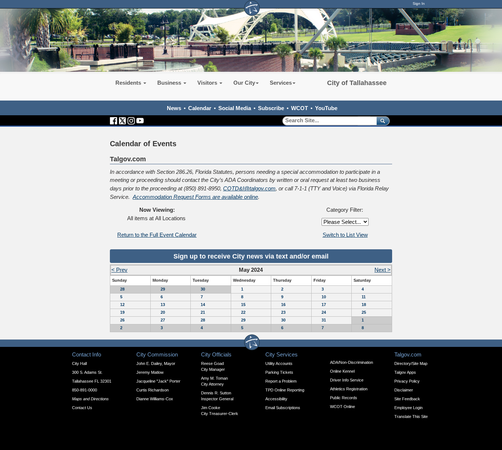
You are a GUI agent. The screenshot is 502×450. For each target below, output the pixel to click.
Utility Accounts (279, 363)
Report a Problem (281, 381)
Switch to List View (345, 235)
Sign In (419, 3)
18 (364, 304)
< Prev (119, 270)
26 (122, 320)
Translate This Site (411, 416)
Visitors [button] (208, 83)
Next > (382, 270)
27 (163, 320)
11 (364, 297)
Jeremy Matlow (150, 372)
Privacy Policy (407, 381)
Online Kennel (342, 371)
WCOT (299, 108)
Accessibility (276, 399)
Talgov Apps (405, 372)
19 (122, 312)
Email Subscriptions (282, 407)
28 (122, 289)
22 (243, 312)
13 (163, 304)
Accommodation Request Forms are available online (195, 197)
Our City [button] (244, 83)
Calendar (199, 108)
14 (203, 304)
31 (324, 320)
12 (122, 304)
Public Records (343, 397)
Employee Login (408, 407)
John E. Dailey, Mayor (155, 363)
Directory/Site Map (410, 363)
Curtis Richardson (152, 390)
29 (163, 289)
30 (203, 289)
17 (324, 304)
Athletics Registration (348, 389)
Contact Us (82, 407)
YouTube (326, 108)
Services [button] (281, 83)
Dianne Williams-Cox (154, 399)
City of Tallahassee (357, 83)
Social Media (234, 108)
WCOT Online (342, 406)
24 (324, 312)
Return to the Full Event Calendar (157, 235)
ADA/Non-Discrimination (351, 362)
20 (163, 312)
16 (283, 304)
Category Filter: (344, 210)
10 (324, 297)
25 (364, 312)
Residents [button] (129, 83)
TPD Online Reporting (284, 390)
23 (283, 312)
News (174, 108)
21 (203, 312)
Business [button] (170, 83)
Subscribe (271, 108)
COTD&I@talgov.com (249, 188)
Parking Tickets (279, 372)
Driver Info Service (346, 380)
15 (243, 304)
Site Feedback (407, 399)
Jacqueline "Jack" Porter (158, 381)
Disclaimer (403, 390)
